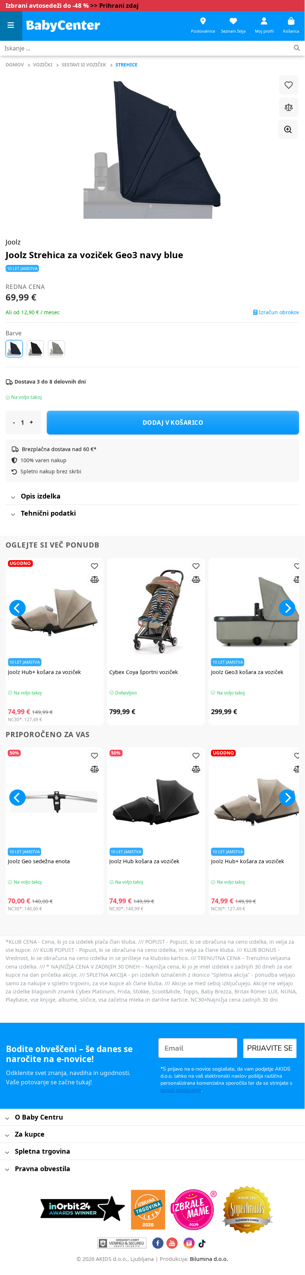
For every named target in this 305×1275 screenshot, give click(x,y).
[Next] (287, 608)
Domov (15, 64)
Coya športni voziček (143, 672)
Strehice (126, 64)
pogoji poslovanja (180, 1090)
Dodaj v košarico (173, 422)
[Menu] (11, 26)
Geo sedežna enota (39, 861)
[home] (63, 26)
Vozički (42, 64)
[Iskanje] (297, 48)
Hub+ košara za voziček (44, 672)
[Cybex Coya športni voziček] (155, 612)
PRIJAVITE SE (270, 1048)
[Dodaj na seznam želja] (288, 85)
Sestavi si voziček (84, 64)
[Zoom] (288, 129)
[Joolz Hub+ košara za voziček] (54, 612)
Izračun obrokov (278, 312)
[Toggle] (13, 498)
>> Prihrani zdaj (114, 5)
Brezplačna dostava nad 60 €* (59, 449)
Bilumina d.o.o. (209, 1258)
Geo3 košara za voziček (247, 672)
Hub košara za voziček (144, 861)
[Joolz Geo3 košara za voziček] (257, 612)
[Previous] (17, 608)
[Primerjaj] (288, 107)
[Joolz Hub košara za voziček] (155, 802)
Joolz (13, 241)
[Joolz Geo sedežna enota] (54, 802)
